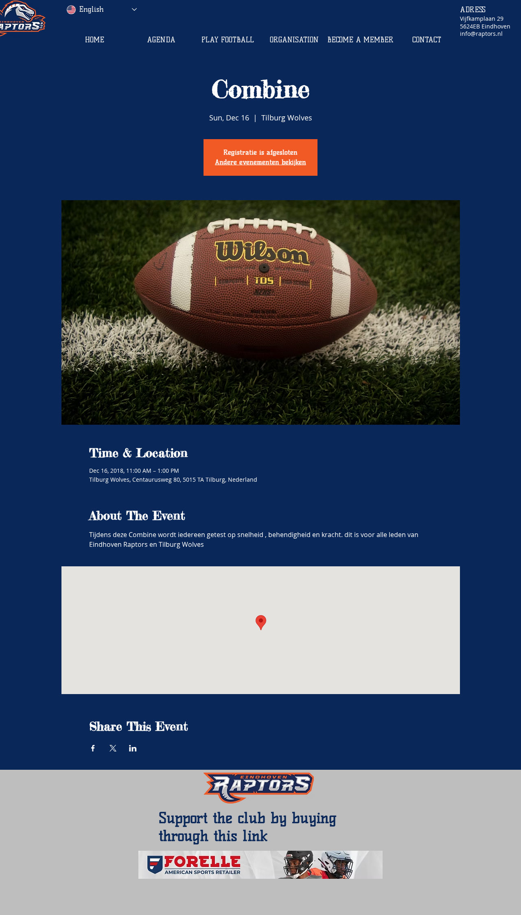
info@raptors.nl (481, 33)
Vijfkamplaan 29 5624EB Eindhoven (485, 22)
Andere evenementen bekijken (260, 162)
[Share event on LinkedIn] (133, 748)
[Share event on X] (113, 748)
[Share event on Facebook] (93, 748)
